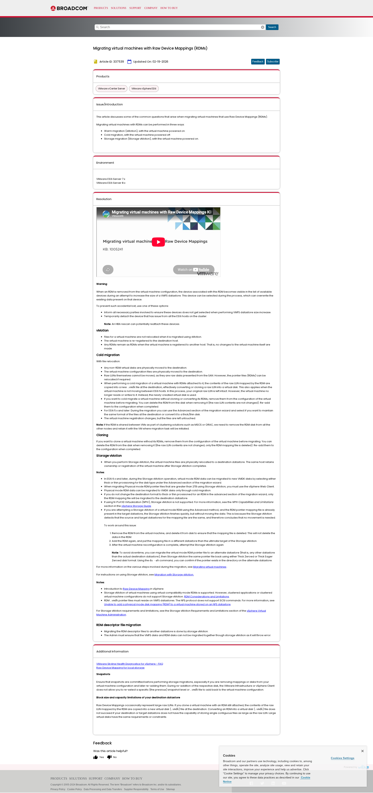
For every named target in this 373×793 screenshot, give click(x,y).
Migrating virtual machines (209, 567)
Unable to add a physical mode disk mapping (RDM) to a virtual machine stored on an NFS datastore (167, 604)
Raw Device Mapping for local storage (120, 668)
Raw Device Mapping (136, 589)
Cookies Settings (342, 758)
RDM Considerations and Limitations (206, 596)
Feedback (257, 61)
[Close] (362, 751)
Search (272, 27)
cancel (263, 27)
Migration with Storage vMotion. (174, 574)
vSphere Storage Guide (136, 506)
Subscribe (272, 61)
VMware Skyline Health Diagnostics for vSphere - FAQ (129, 664)
